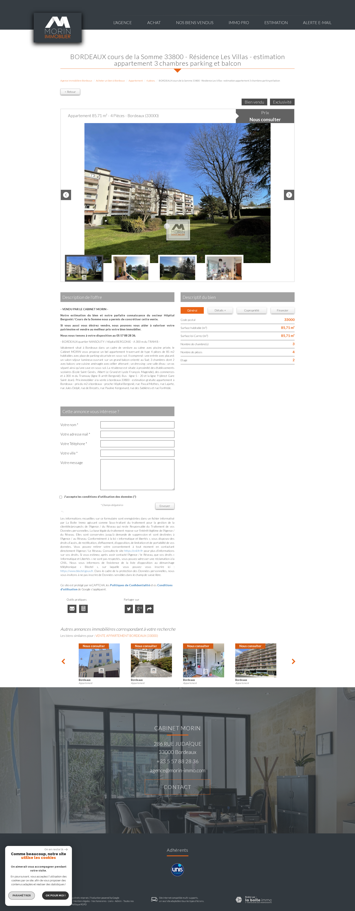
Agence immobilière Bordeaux (76, 80)
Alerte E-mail (317, 22)
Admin (118, 901)
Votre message (71, 462)
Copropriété (251, 310)
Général (192, 310)
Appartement (136, 80)
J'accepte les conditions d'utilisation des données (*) (100, 496)
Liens (110, 901)
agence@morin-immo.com (177, 770)
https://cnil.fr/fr (133, 550)
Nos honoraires (98, 901)
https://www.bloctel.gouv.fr (76, 571)
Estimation (276, 22)
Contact (177, 787)
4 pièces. (150, 80)
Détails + (220, 310)
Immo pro (239, 22)
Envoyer (165, 506)
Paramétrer (22, 895)
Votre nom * (69, 425)
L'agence (122, 22)
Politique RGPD (78, 904)
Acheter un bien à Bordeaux (110, 80)
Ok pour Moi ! (56, 895)
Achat (154, 22)
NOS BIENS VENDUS (194, 22)
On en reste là (53, 849)
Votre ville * (69, 453)
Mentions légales (81, 901)
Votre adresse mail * (75, 434)
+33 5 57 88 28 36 (178, 761)
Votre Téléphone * (73, 444)
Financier (282, 310)
